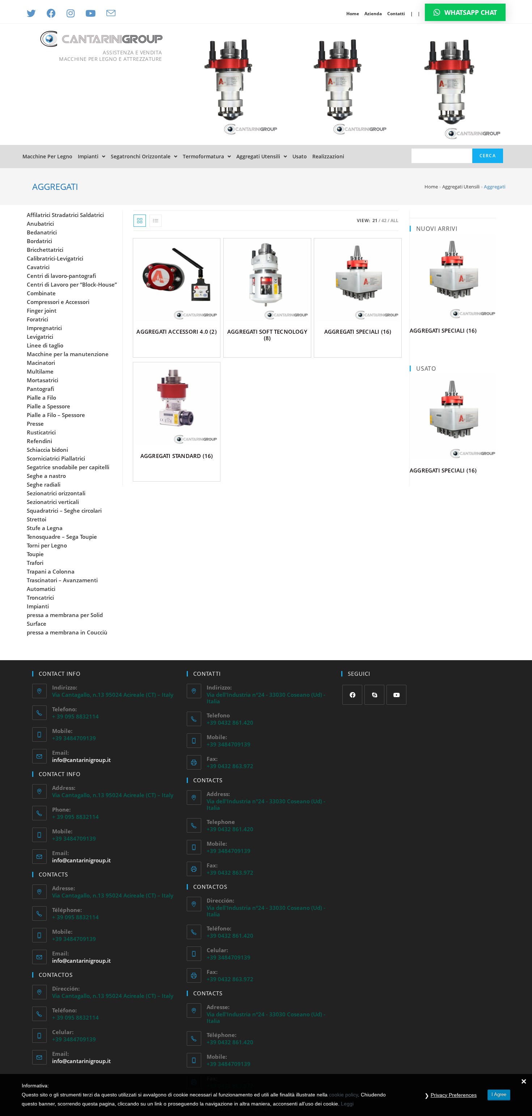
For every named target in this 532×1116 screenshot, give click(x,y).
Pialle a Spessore (48, 406)
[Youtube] (396, 695)
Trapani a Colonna (51, 571)
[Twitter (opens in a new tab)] (34, 13)
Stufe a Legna (45, 528)
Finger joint (41, 310)
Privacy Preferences (454, 1095)
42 (384, 220)
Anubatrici (40, 223)
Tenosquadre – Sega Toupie (62, 536)
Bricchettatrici (45, 249)
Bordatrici (39, 241)
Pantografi (40, 388)
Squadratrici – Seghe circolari (64, 510)
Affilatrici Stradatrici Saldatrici (65, 214)
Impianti (88, 156)
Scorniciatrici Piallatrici (56, 458)
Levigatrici (40, 336)
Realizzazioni (328, 156)
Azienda (373, 14)
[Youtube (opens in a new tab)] (90, 13)
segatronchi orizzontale (140, 156)
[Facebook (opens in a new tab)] (51, 13)
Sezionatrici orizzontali (56, 493)
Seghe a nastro (46, 475)
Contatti (396, 14)
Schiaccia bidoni (47, 449)
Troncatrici (40, 597)
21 (374, 220)
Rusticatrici (41, 432)
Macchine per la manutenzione (68, 354)
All (394, 220)
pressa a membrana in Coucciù (67, 632)
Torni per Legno (47, 545)
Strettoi (36, 519)
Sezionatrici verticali (53, 501)
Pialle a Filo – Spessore (56, 414)
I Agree (498, 1094)
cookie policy (343, 1095)
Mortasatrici (42, 380)
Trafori (35, 562)
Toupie (35, 554)
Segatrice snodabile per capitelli (68, 467)
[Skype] (374, 695)
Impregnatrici (44, 328)
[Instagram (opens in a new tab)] (70, 13)
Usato (299, 156)
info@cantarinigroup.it (81, 759)
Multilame (40, 371)
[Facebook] (352, 695)
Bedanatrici (42, 232)
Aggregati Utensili (258, 156)
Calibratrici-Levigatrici (55, 258)
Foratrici (37, 319)
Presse (35, 423)
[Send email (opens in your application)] (111, 13)
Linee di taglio (45, 345)
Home (352, 14)
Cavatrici (38, 267)
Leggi (347, 1104)
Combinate (41, 293)
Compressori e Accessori (58, 301)
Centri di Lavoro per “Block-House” (72, 284)
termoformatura (203, 156)
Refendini (39, 441)
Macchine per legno (47, 156)
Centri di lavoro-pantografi (61, 275)
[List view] (155, 221)
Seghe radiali (43, 484)
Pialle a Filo (41, 397)
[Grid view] (140, 221)
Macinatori (41, 362)
